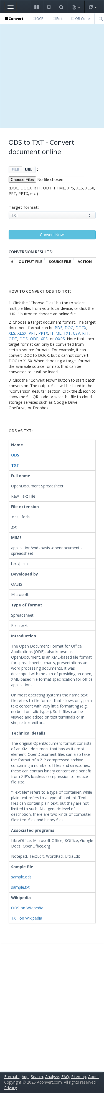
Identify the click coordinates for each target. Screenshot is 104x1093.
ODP (34, 338)
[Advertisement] (52, 76)
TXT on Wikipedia (26, 918)
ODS (23, 338)
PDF (58, 327)
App (25, 1076)
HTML (55, 333)
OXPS (60, 338)
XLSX (21, 333)
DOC (69, 327)
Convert (16, 18)
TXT (67, 333)
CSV (76, 333)
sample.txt (20, 887)
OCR (39, 18)
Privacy (10, 1087)
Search (37, 1076)
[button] (36, 7)
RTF (85, 333)
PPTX (43, 333)
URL (28, 169)
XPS (44, 338)
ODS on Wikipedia (27, 907)
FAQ (65, 1076)
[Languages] (76, 7)
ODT (13, 338)
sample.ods (21, 877)
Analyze (52, 1076)
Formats (11, 1076)
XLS (12, 333)
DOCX (80, 327)
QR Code (82, 18)
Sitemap (78, 1076)
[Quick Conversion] (92, 7)
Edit (58, 18)
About (93, 1076)
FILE (15, 169)
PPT (32, 333)
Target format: (24, 207)
